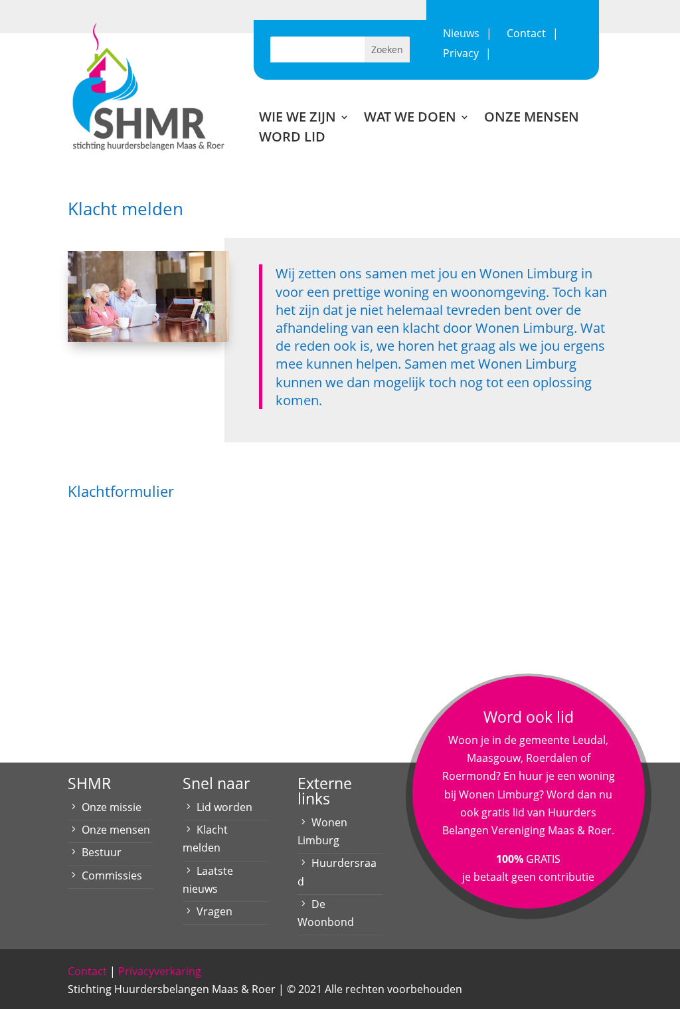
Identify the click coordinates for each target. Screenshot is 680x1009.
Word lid (292, 138)
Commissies (112, 875)
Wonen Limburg (322, 831)
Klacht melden (205, 838)
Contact (526, 35)
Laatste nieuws (208, 880)
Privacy (461, 54)
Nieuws (461, 35)
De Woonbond (326, 913)
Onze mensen (531, 119)
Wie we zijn (297, 119)
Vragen (214, 911)
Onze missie (111, 807)
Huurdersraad (337, 872)
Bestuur (102, 852)
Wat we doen (410, 119)
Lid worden (224, 807)
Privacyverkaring (159, 971)
